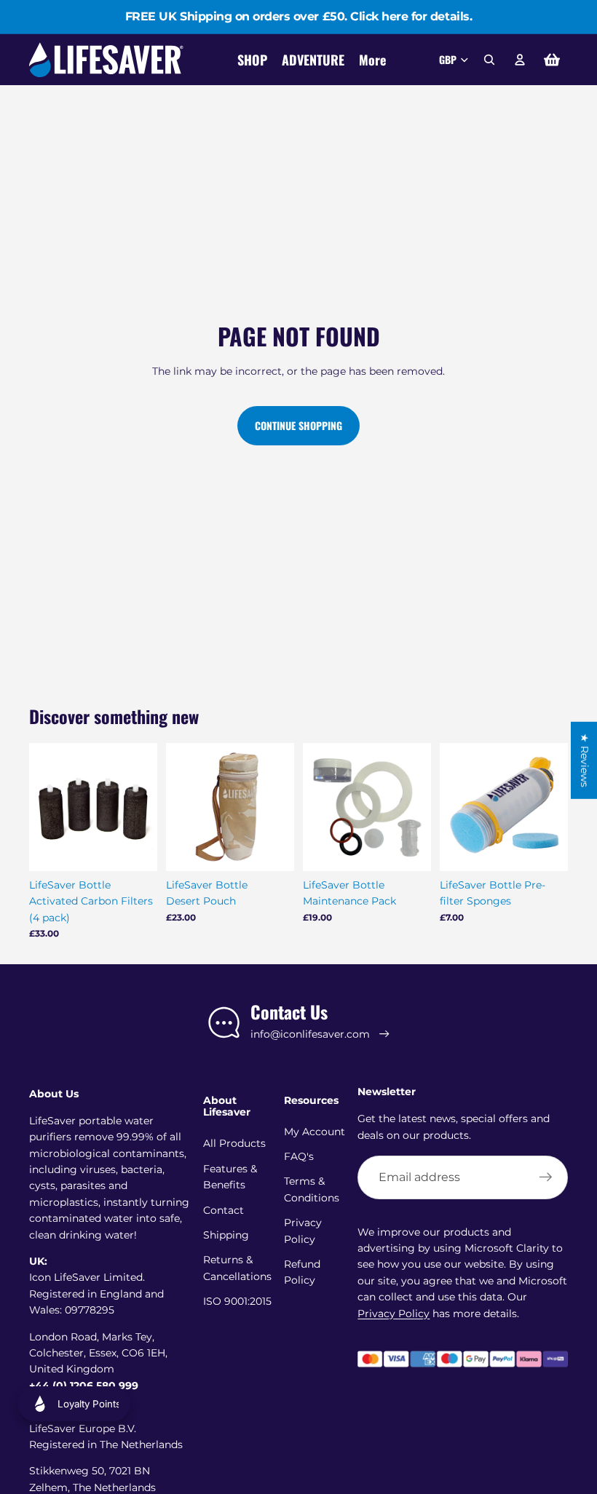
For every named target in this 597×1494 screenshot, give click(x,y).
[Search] (489, 60)
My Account (314, 1131)
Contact (223, 1210)
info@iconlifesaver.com (310, 1034)
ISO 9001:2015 (237, 1301)
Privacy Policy (393, 1313)
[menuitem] (372, 60)
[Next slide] (141, 807)
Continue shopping (298, 425)
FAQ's (299, 1156)
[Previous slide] (45, 807)
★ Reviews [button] (584, 760)
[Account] (520, 60)
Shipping (226, 1234)
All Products (234, 1143)
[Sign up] (546, 1177)
